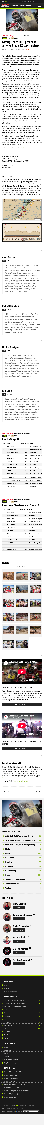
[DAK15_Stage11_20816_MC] (35, 589)
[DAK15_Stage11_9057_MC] (8, 630)
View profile (19, 907)
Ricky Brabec (19, 903)
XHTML (4, 1111)
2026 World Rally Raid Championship (23, 840)
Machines (7, 1050)
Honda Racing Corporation (9, 1105)
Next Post (35, 792)
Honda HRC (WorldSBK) (11, 1075)
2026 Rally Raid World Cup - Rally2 (23, 836)
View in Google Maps (20, 781)
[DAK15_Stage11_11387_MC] (8, 643)
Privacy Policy (31, 1105)
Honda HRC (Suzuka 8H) (11, 1078)
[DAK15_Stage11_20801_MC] (22, 602)
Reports (6, 985)
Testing (23, 888)
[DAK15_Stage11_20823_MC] (35, 575)
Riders (6, 1047)
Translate (20, 1111)
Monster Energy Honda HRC (22, 6)
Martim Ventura (20, 948)
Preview (23, 862)
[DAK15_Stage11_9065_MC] (35, 616)
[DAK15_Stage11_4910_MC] (8, 575)
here (23, 148)
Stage (23, 875)
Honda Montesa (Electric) (11, 1097)
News (23, 853)
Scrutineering (23, 870)
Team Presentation (23, 883)
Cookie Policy (23, 1105)
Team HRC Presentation (23, 879)
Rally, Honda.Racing (10, 1063)
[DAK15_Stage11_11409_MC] (35, 602)
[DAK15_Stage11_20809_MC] (8, 602)
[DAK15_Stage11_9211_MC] (35, 630)
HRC (3, 1)
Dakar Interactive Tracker (11, 991)
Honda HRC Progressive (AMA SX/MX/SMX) (17, 1091)
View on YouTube (23, 704)
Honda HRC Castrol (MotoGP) (12, 1072)
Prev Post (9, 792)
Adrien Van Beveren (22, 915)
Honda (39, 1)
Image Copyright (21, 1108)
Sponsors (7, 1056)
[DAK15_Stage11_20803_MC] (8, 616)
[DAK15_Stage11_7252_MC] (22, 630)
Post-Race (23, 857)
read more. (6, 778)
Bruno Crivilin (19, 937)
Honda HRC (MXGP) (10, 1081)
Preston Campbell (22, 960)
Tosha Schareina (21, 926)
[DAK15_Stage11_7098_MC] (22, 589)
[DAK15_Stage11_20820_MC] (8, 589)
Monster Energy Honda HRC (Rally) (14, 1084)
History (6, 1053)
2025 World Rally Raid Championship (23, 844)
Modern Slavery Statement (8, 1108)
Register (32, 1)
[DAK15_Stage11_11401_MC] (22, 643)
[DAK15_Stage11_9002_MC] (22, 616)
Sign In (24, 1)
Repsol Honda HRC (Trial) (11, 1087)
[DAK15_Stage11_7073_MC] (22, 575)
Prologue (23, 866)
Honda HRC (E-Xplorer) (11, 1094)
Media (23, 849)
